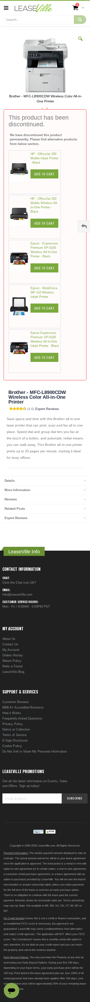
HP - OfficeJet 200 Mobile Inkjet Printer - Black (44, 158)
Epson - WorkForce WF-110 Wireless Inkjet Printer (43, 292)
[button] (80, 42)
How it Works (11, 713)
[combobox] (39, 19)
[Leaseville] (33, 8)
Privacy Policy (12, 724)
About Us (9, 639)
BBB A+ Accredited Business (23, 707)
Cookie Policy (12, 746)
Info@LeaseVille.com (17, 594)
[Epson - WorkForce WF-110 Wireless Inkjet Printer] (20, 306)
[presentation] (45, 480)
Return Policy (11, 661)
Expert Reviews (47, 409)
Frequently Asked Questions (22, 718)
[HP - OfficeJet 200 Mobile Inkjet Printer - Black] (20, 172)
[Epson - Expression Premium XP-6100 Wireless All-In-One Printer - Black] (20, 261)
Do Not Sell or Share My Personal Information (34, 751)
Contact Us (10, 644)
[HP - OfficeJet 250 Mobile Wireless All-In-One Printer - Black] (20, 217)
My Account (10, 650)
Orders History (12, 655)
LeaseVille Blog (13, 672)
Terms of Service (14, 735)
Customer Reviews (15, 702)
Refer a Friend (12, 666)
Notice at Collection (16, 729)
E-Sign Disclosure (15, 740)
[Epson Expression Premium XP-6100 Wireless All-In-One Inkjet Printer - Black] (20, 351)
